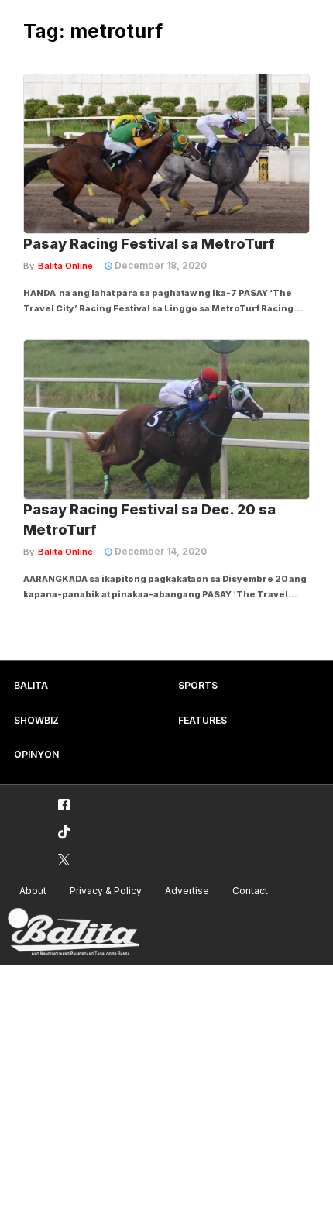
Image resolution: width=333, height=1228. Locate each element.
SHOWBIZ (36, 720)
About (32, 890)
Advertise (187, 890)
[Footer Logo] (73, 932)
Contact (250, 890)
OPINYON (36, 754)
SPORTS (198, 685)
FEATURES (202, 720)
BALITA (31, 685)
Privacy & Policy (106, 890)
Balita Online (65, 265)
